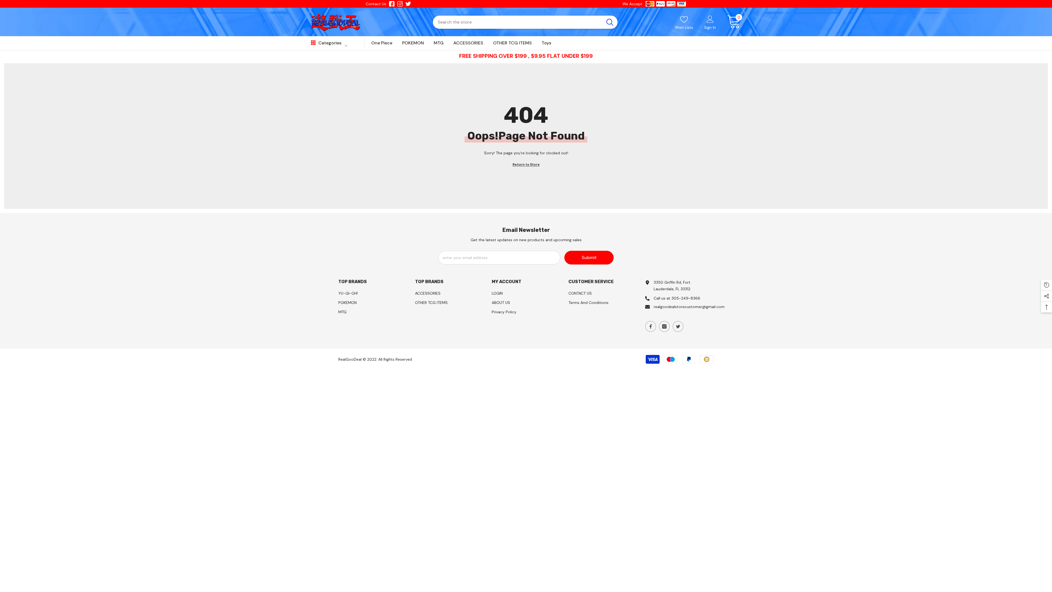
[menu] (313, 43)
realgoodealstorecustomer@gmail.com (689, 306)
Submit (589, 257)
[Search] (525, 22)
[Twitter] (678, 326)
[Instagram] (664, 326)
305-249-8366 (685, 298)
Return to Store (526, 164)
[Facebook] (650, 326)
